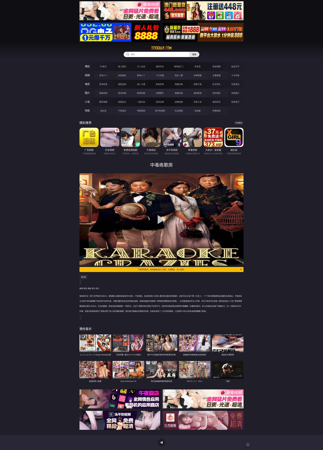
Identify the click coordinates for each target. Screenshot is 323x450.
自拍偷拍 (122, 75)
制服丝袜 (179, 84)
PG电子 (103, 66)
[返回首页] (248, 444)
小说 (87, 102)
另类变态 (235, 84)
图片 (87, 93)
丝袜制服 (198, 75)
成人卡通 (141, 84)
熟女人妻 (179, 75)
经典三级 (198, 84)
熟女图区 (216, 93)
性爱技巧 (235, 101)
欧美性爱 (160, 84)
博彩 (87, 66)
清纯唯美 (198, 93)
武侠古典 (160, 101)
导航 (87, 110)
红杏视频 (179, 110)
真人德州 (122, 66)
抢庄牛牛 (235, 66)
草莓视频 (141, 110)
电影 (87, 84)
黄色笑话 (216, 101)
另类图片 (235, 93)
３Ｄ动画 (160, 75)
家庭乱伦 (122, 101)
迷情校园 (179, 101)
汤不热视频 (160, 110)
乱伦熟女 (216, 84)
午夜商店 (122, 110)
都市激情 (103, 101)
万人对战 (141, 66)
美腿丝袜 (179, 93)
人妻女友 (141, 101)
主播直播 (216, 75)
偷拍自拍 (122, 84)
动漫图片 (160, 93)
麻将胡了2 (178, 66)
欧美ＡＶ (141, 75)
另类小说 (198, 101)
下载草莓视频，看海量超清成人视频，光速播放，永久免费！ (161, 269)
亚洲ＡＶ (103, 75)
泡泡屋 (198, 110)
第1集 (83, 277)
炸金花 (198, 66)
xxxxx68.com (161, 47)
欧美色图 (141, 93)
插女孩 (103, 110)
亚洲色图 (122, 93)
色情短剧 (216, 110)
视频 (87, 75)
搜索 (194, 54)
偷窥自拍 (103, 93)
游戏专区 (160, 66)
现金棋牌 (216, 66)
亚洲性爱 (103, 84)
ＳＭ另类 (235, 75)
